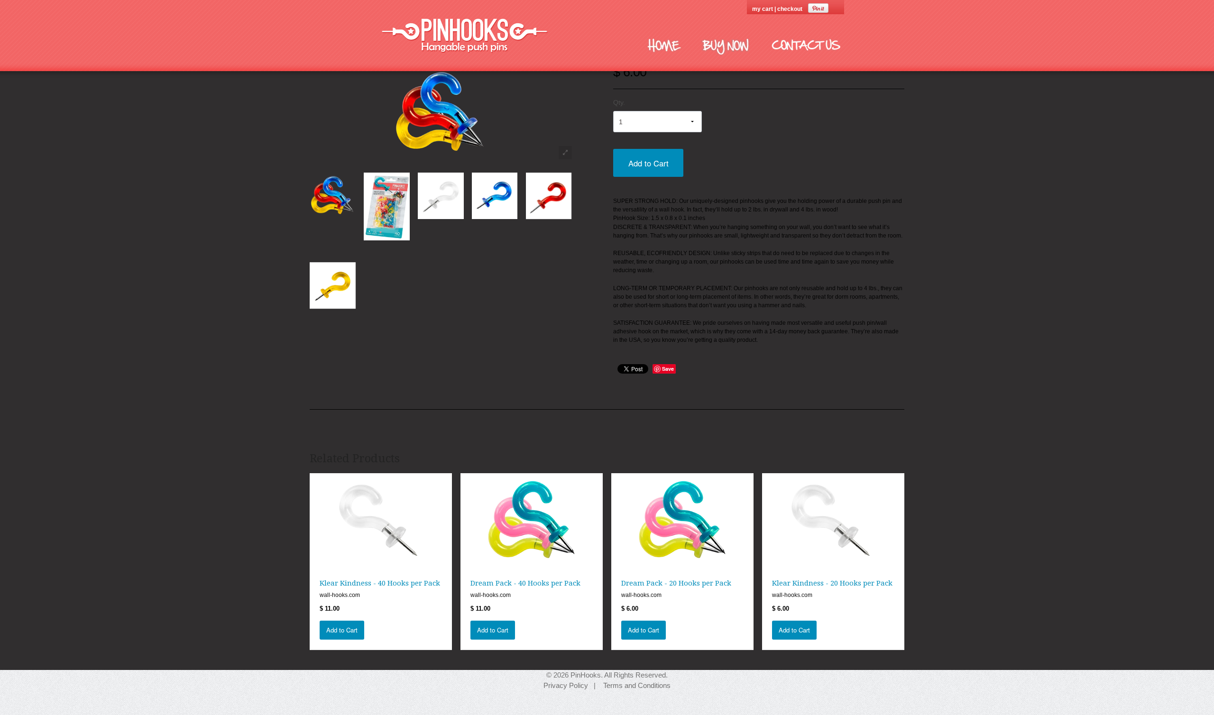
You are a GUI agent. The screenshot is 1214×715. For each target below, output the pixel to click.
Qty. (619, 102)
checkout (789, 9)
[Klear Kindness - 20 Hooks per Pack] (833, 519)
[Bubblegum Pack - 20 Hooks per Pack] (332, 195)
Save (668, 368)
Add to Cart (648, 163)
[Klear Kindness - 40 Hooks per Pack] (380, 519)
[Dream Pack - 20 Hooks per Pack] (682, 519)
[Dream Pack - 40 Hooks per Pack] (531, 519)
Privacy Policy (565, 685)
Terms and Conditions (637, 685)
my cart (763, 9)
